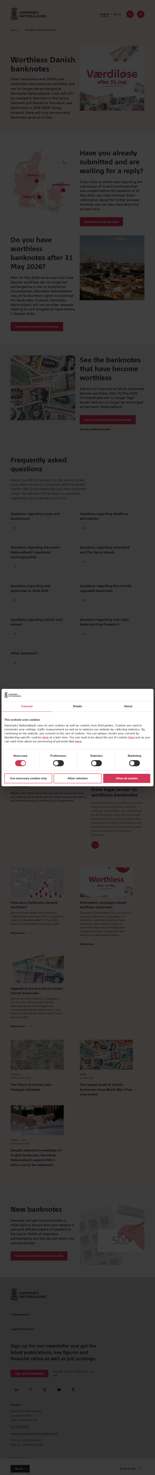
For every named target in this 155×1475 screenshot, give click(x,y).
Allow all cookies (127, 778)
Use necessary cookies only (28, 778)
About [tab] (128, 706)
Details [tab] (77, 706)
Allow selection (77, 778)
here (46, 737)
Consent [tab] (27, 706)
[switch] (58, 763)
